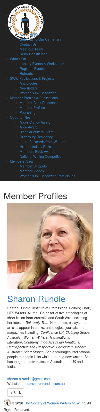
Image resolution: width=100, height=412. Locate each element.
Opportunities (20, 117)
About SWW (29, 34)
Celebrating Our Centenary (40, 39)
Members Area (21, 161)
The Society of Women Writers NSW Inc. (55, 403)
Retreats (26, 73)
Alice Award (29, 127)
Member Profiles (32, 107)
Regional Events (32, 68)
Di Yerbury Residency (36, 136)
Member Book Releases (38, 102)
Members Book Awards (37, 151)
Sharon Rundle (36, 298)
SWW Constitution (33, 53)
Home (24, 19)
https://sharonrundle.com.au (43, 383)
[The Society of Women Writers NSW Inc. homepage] (26, 6)
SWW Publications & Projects (32, 78)
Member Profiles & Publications (34, 97)
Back (16, 392)
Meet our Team (31, 49)
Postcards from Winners (47, 141)
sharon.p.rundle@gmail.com (29, 378)
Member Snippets (33, 166)
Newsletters (29, 88)
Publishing (27, 112)
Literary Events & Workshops (42, 63)
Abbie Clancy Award (35, 122)
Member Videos (32, 170)
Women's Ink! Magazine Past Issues (47, 175)
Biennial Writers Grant (36, 131)
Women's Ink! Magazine (38, 92)
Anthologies (29, 83)
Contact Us (28, 44)
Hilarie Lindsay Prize (35, 146)
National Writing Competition (41, 156)
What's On (18, 58)
